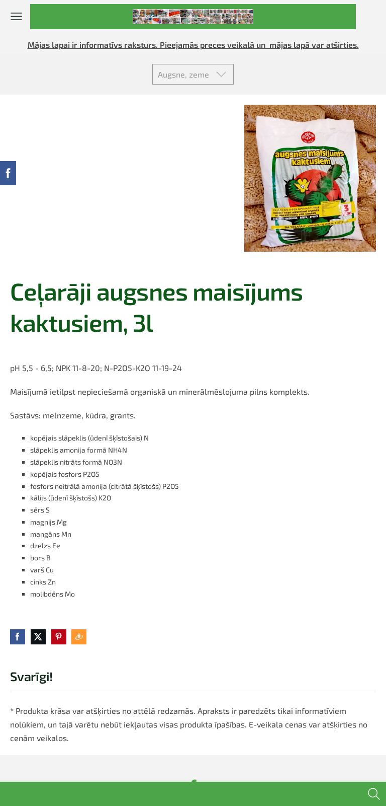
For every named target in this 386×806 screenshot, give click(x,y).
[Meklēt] (374, 794)
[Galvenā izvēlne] (16, 16)
